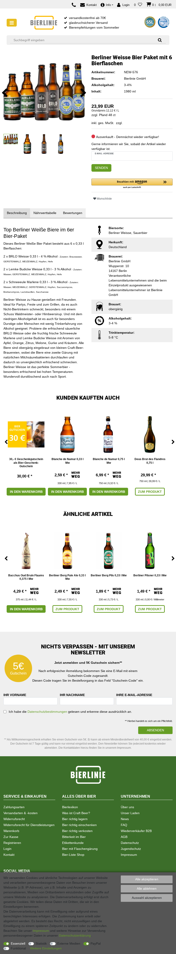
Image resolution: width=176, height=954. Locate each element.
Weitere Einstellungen (46, 948)
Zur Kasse (10, 837)
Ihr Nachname (72, 695)
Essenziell (18, 943)
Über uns (127, 807)
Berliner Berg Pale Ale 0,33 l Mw (67, 577)
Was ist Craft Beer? (76, 813)
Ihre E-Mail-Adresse (134, 695)
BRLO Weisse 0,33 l (23, 256)
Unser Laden (130, 813)
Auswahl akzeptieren (147, 898)
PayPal (96, 943)
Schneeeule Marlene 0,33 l (28, 282)
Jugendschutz (131, 849)
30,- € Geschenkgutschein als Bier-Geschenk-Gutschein (26, 463)
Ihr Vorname (14, 695)
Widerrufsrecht (14, 819)
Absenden (155, 730)
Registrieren (12, 843)
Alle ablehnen (147, 888)
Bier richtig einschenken (79, 825)
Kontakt (8, 854)
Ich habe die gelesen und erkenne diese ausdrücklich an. (70, 711)
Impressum (129, 854)
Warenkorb (11, 831)
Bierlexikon (70, 807)
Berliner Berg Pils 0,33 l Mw (108, 575)
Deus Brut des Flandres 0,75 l (150, 461)
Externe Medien (68, 943)
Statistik (41, 943)
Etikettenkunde (73, 843)
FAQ (124, 825)
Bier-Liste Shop (73, 854)
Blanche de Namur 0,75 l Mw (109, 461)
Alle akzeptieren (146, 879)
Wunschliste (104, 198)
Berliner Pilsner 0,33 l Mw (149, 575)
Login (7, 849)
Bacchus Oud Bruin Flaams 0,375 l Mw (26, 577)
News (125, 819)
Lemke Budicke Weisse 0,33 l (30, 269)
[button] (132, 184)
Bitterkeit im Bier (74, 837)
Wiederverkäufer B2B (136, 831)
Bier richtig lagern (75, 819)
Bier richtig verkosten (77, 831)
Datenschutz (130, 843)
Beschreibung (17, 213)
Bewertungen (72, 213)
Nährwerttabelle (44, 213)
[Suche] (158, 40)
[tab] (16, 213)
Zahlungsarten (14, 807)
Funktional (18, 948)
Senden (101, 168)
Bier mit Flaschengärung (80, 849)
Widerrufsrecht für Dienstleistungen (29, 825)
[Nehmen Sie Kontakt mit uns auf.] (75, 5)
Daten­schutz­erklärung (75, 935)
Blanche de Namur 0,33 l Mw (67, 461)
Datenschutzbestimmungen (47, 711)
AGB (124, 837)
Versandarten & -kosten (20, 813)
